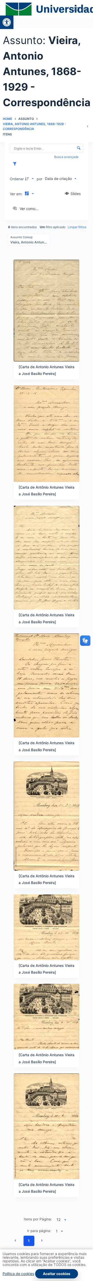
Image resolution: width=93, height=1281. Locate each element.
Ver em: (17, 194)
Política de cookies (18, 1273)
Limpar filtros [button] (77, 227)
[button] (6, 22)
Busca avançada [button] (66, 157)
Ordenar (17, 179)
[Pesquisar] (85, 9)
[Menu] (76, 9)
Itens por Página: (38, 1219)
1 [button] (29, 1241)
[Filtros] (16, 164)
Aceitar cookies (56, 1273)
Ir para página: (39, 1231)
